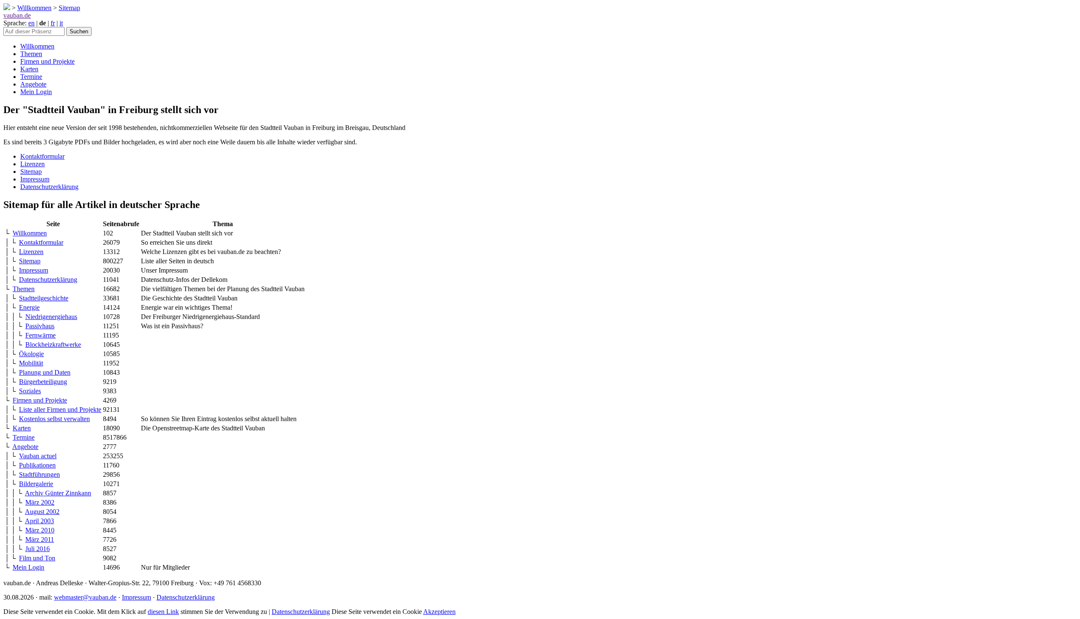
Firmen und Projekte (47, 61)
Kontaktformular (42, 156)
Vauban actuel (38, 456)
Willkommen (34, 7)
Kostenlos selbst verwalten (54, 418)
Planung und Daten (44, 372)
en (31, 23)
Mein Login (36, 91)
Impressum (34, 179)
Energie (29, 307)
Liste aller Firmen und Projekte (60, 409)
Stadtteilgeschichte (43, 298)
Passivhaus (39, 326)
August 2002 (42, 511)
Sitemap (69, 7)
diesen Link (163, 611)
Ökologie (31, 353)
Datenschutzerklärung (49, 186)
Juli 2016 (37, 548)
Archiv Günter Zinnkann (58, 493)
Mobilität (31, 363)
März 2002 (39, 502)
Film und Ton (37, 558)
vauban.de (17, 15)
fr (53, 23)
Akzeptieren (439, 611)
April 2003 (39, 520)
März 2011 (39, 539)
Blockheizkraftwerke (53, 344)
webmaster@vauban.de (85, 597)
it (61, 23)
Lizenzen (32, 164)
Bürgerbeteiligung (43, 381)
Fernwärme (40, 335)
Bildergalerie (36, 483)
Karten (29, 69)
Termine (31, 76)
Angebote (33, 84)
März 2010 (39, 530)
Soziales (30, 391)
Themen (31, 53)
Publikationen (37, 465)
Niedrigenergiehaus (51, 316)
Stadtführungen (39, 474)
